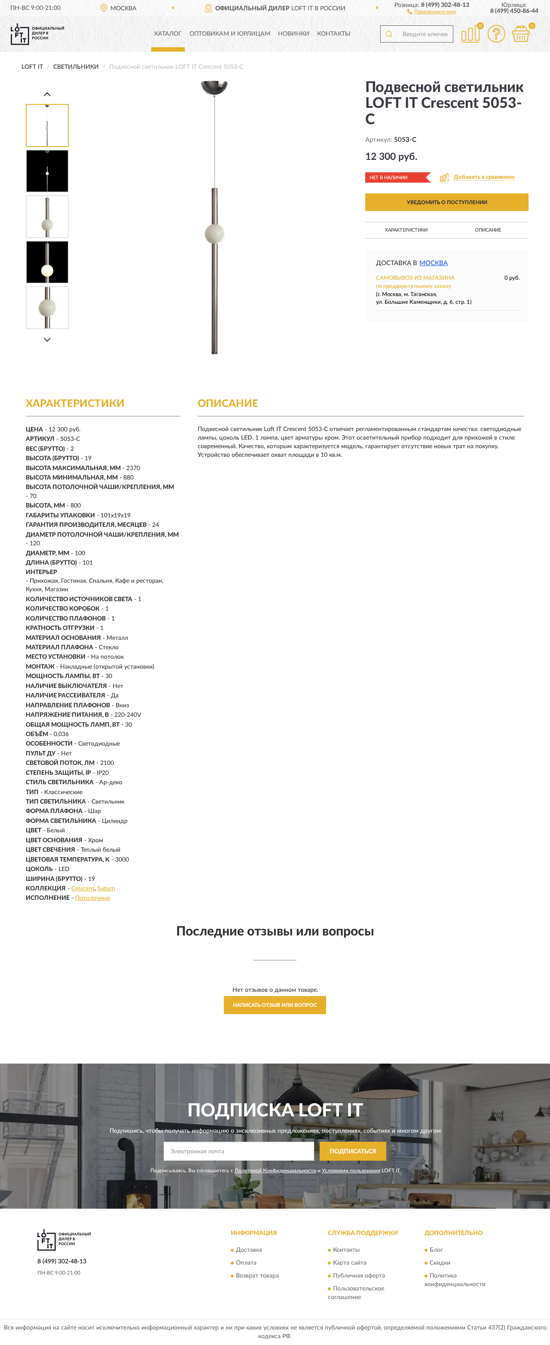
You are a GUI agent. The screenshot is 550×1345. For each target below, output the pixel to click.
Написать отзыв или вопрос (275, 1005)
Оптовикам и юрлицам (229, 34)
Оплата (246, 1263)
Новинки (293, 34)
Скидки (440, 1263)
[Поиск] (388, 34)
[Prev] (47, 94)
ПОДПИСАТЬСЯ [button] (353, 1152)
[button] (431, 11)
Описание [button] (488, 230)
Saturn (106, 889)
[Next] (47, 339)
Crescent (83, 889)
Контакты (334, 34)
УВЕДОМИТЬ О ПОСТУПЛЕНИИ (447, 202)
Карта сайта (350, 1263)
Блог (436, 1250)
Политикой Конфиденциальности (275, 1170)
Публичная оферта (359, 1276)
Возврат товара (257, 1276)
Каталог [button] (168, 34)
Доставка (249, 1250)
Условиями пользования (351, 1170)
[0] (520, 34)
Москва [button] (433, 263)
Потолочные (92, 898)
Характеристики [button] (406, 230)
